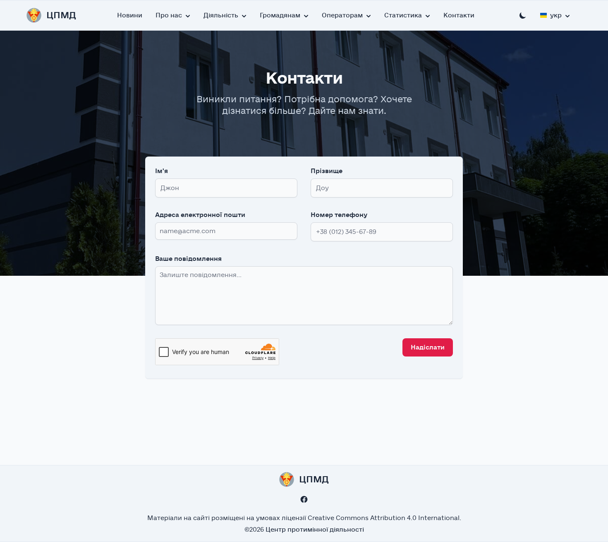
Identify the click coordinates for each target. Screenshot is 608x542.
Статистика (403, 15)
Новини (129, 15)
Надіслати (428, 347)
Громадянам (280, 15)
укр (556, 15)
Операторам (342, 15)
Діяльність (220, 15)
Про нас (169, 15)
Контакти (458, 15)
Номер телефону (339, 215)
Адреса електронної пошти (200, 215)
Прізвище (326, 171)
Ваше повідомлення (188, 259)
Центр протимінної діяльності (315, 529)
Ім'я (161, 171)
